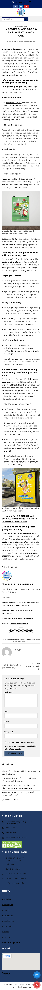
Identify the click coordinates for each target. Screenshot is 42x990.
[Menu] (30, 2)
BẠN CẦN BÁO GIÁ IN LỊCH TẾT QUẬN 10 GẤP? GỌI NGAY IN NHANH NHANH (19, 786)
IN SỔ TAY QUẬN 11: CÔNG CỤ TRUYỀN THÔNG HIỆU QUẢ (19, 794)
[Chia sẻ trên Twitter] (19, 631)
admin (32, 42)
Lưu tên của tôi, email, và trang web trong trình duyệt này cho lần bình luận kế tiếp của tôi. (20, 745)
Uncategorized (21, 26)
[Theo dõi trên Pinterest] (26, 6)
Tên (6, 711)
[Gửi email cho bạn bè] (23, 631)
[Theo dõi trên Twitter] (21, 6)
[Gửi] (26, 19)
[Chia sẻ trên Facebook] (15, 631)
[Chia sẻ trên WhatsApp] (11, 631)
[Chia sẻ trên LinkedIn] (31, 631)
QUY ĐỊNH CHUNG (10, 800)
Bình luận (9, 692)
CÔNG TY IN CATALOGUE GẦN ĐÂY (32, 666)
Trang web (8, 732)
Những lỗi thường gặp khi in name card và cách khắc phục (21, 772)
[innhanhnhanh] (21, 12)
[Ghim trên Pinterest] (27, 631)
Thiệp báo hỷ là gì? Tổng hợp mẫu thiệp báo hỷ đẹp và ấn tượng (19, 779)
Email (7, 722)
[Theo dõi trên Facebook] (15, 6)
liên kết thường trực (22, 641)
